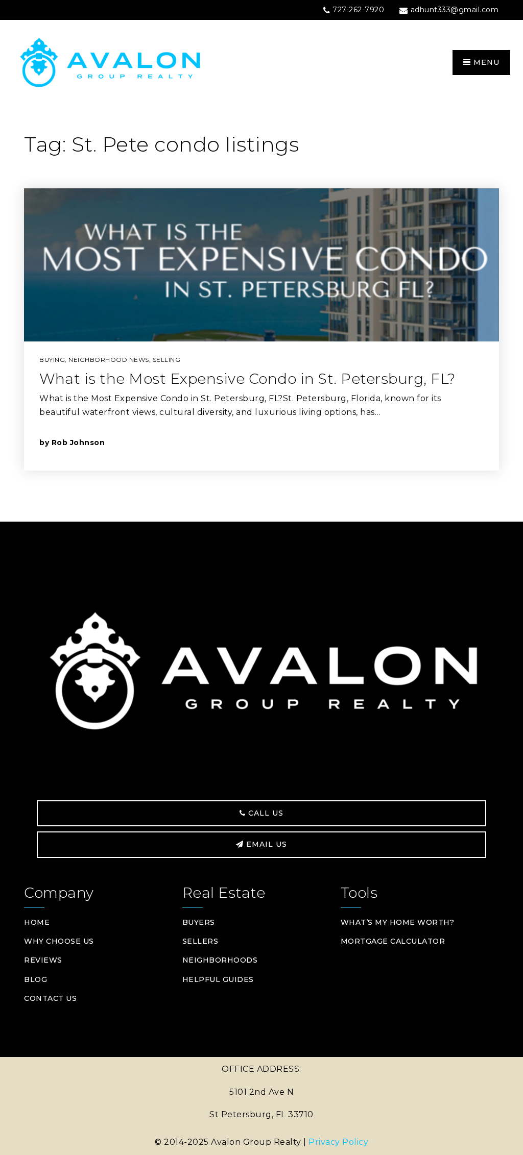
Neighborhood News (108, 359)
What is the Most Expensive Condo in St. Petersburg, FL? (247, 378)
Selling (167, 359)
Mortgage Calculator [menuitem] (393, 941)
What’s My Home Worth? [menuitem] (398, 922)
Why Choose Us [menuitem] (59, 941)
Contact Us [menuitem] (50, 998)
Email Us (265, 844)
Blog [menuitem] (35, 979)
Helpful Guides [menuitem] (218, 979)
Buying (52, 359)
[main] (261, 314)
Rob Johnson (78, 442)
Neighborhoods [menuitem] (220, 960)
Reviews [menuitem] (43, 960)
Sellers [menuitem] (200, 941)
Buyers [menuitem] (198, 922)
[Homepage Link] (137, 62)
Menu (485, 62)
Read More (437, 442)
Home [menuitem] (37, 922)
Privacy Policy (338, 1142)
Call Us (264, 813)
